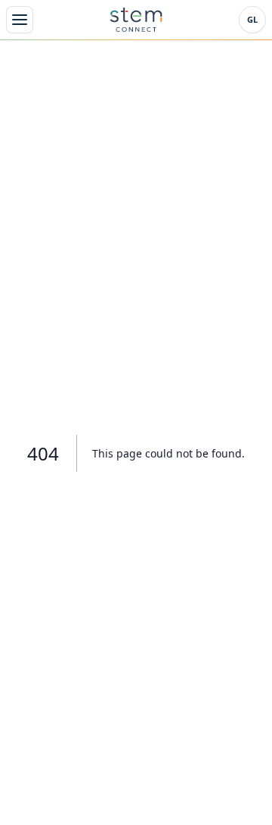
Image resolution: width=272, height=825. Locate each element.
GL (252, 19)
